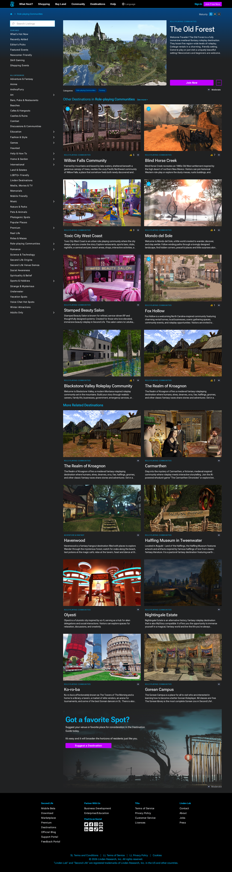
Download (47, 813)
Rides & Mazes (18, 238)
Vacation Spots (18, 296)
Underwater (16, 291)
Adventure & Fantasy (21, 79)
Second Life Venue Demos (24, 265)
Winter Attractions (20, 307)
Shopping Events (19, 65)
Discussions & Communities (25, 126)
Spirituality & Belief (21, 275)
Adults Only (16, 312)
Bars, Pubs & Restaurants (24, 100)
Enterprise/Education (96, 813)
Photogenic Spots (20, 217)
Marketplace (48, 817)
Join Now (191, 82)
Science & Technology (22, 254)
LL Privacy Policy (139, 855)
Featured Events (19, 49)
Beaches (15, 105)
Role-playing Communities (30, 14)
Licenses (140, 822)
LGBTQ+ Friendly (19, 175)
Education (15, 131)
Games (14, 142)
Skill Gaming (17, 60)
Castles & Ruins (19, 115)
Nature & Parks (18, 206)
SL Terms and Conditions (84, 855)
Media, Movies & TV (21, 185)
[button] (26, 4)
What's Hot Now (19, 34)
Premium (15, 227)
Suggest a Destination (88, 745)
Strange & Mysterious (22, 286)
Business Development (97, 808)
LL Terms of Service (114, 855)
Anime (13, 84)
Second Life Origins (21, 259)
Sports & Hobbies (20, 280)
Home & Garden (19, 159)
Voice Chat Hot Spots (22, 302)
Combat (14, 121)
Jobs (182, 817)
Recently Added (19, 39)
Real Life (15, 233)
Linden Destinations (21, 180)
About (183, 813)
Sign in (198, 4)
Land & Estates (18, 170)
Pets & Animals (18, 212)
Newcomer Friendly (21, 55)
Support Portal (49, 836)
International (17, 164)
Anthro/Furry (17, 89)
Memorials (16, 190)
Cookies (157, 855)
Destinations (48, 827)
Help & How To (18, 153)
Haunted (15, 148)
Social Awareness (20, 270)
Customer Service (145, 817)
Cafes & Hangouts (20, 110)
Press (183, 822)
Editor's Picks (17, 44)
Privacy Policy (143, 813)
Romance (15, 249)
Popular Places (18, 222)
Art (12, 94)
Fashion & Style (18, 137)
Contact (184, 808)
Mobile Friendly (19, 196)
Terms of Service (144, 808)
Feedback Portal (50, 841)
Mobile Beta (48, 808)
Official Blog (48, 832)
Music (13, 201)
